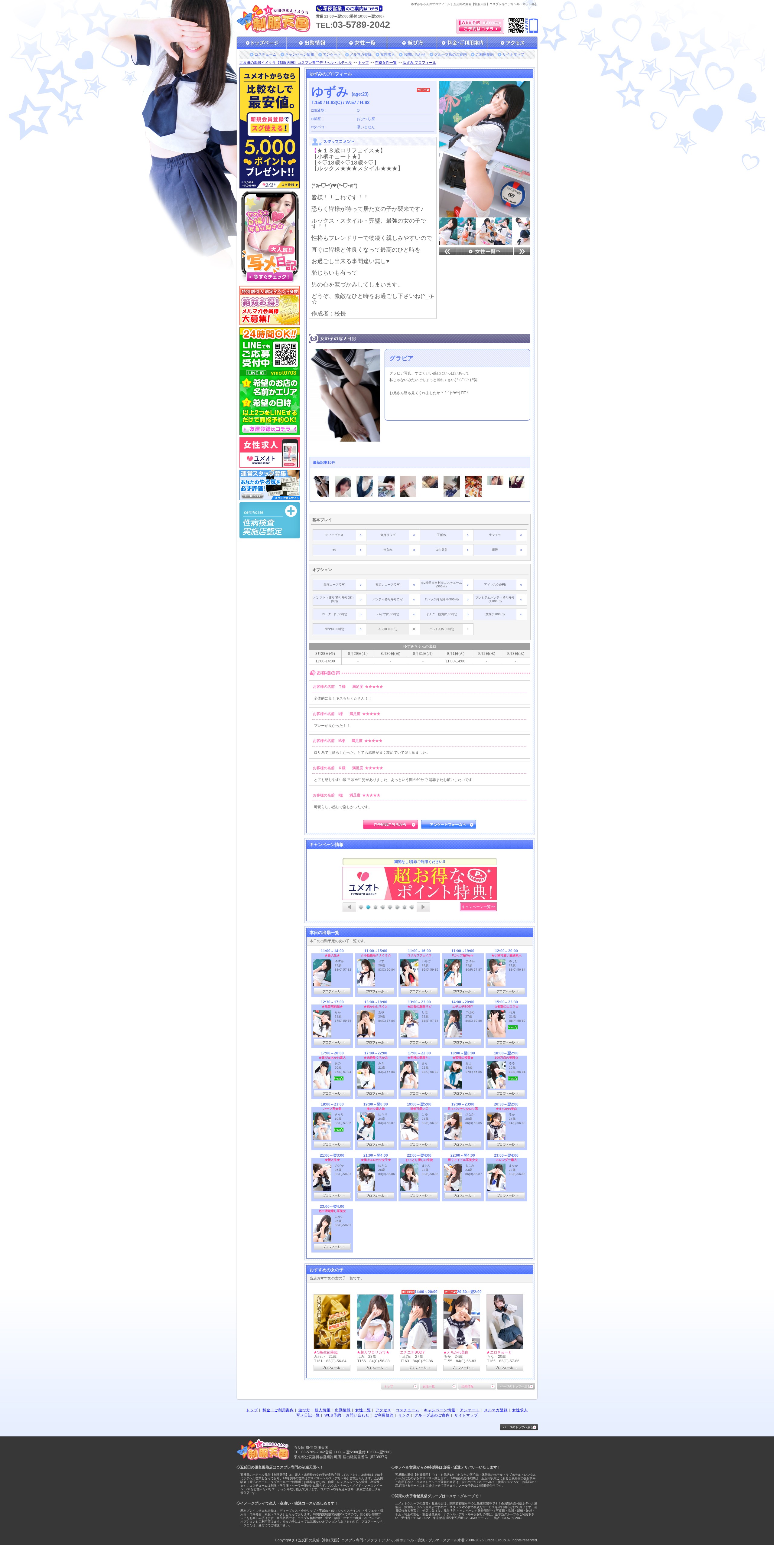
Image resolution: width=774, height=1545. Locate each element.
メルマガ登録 (361, 54)
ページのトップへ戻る (515, 1386)
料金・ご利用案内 (278, 1410)
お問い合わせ (414, 54)
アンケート (332, 54)
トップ (363, 62)
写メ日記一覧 (308, 1415)
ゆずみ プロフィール (419, 62)
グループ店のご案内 (450, 54)
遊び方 (304, 1410)
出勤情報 (467, 1386)
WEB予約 (332, 1415)
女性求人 (387, 54)
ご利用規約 (485, 54)
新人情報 (322, 1410)
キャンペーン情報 (299, 54)
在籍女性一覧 (386, 62)
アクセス (383, 1410)
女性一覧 (429, 1386)
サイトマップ (513, 54)
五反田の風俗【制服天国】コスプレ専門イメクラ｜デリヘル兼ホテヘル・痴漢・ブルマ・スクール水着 (381, 1540)
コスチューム (265, 54)
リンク (404, 1415)
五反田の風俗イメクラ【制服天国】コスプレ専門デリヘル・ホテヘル (295, 62)
